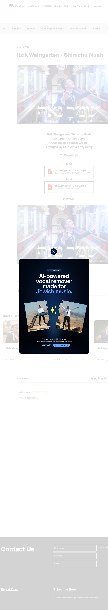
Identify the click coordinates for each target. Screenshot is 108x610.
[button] (54, 251)
